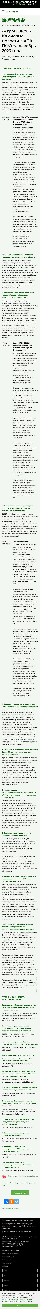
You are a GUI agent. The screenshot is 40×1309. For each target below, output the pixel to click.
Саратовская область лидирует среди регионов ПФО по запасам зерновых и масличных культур (19, 1007)
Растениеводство (13, 18)
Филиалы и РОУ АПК (8, 1257)
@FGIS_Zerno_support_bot (15, 1243)
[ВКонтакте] (6, 1201)
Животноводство (14, 21)
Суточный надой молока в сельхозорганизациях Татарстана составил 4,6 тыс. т (17, 1165)
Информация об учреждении (10, 1250)
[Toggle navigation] (37, 4)
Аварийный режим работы (9, 1246)
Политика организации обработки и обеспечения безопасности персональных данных (16, 1232)
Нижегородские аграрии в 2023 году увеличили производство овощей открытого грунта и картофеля (18, 1058)
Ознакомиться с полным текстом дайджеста (23, 1176)
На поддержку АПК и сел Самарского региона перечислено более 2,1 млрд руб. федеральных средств (18, 1074)
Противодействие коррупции (10, 1253)
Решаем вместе (6, 1260)
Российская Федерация (9, 1183)
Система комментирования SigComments (10, 1208)
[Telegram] (16, 1201)
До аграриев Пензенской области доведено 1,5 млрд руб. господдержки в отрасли (19, 1103)
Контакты (5, 1266)
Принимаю (20, 1306)
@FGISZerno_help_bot (16, 1245)
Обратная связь (6, 1263)
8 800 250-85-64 (24, 1242)
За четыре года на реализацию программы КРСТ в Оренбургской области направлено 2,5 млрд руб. (17, 1028)
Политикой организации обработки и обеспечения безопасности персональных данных (18, 1301)
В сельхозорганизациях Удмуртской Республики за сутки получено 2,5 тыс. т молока (18, 1121)
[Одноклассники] (11, 1201)
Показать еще (20, 1193)
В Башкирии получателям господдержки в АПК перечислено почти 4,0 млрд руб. (17, 1149)
